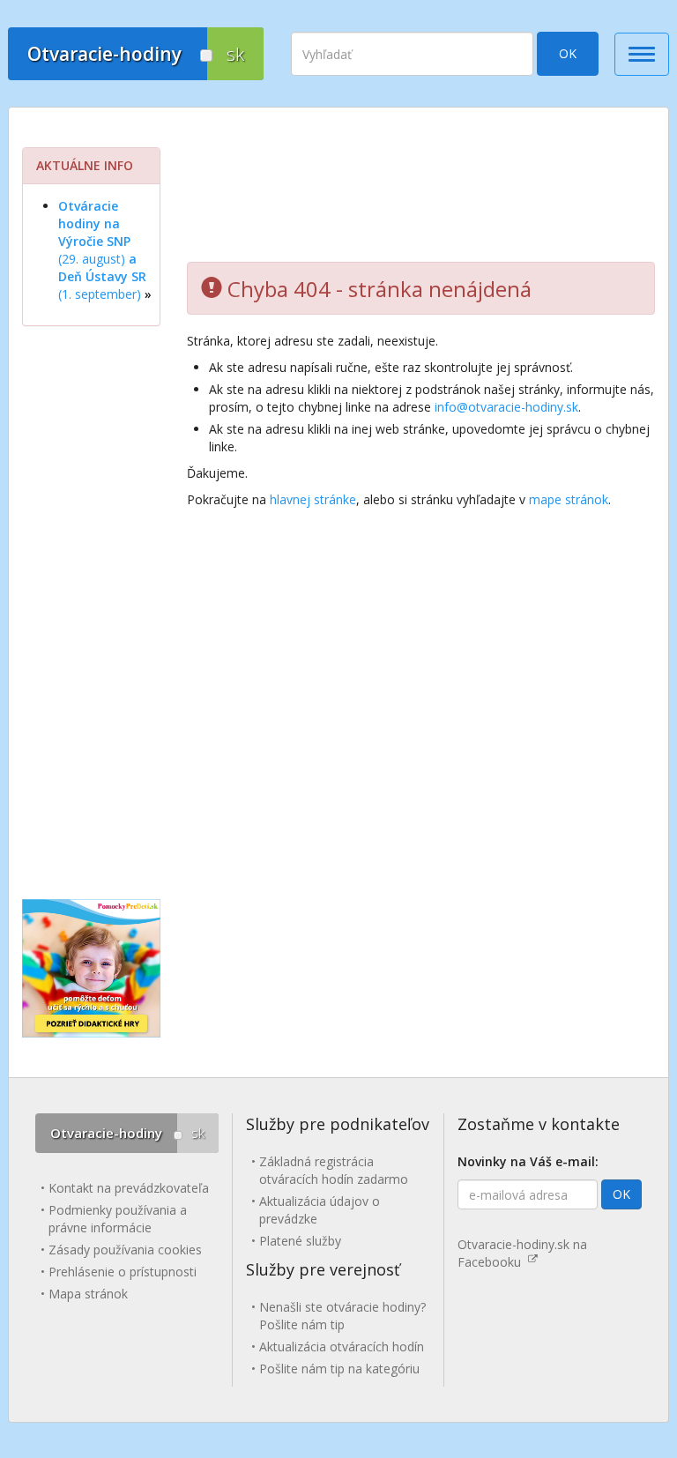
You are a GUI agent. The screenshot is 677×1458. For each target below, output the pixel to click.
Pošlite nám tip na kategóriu (339, 1368)
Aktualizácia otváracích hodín (341, 1346)
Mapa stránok (88, 1293)
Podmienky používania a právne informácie (117, 1218)
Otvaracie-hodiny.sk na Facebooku (522, 1253)
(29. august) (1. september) (102, 249)
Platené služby (300, 1240)
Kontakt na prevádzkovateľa (128, 1187)
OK (568, 53)
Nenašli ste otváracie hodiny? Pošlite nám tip (342, 1315)
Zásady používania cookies (125, 1249)
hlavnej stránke (313, 499)
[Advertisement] (421, 191)
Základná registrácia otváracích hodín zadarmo (333, 1170)
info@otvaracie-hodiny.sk (506, 406)
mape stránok (568, 499)
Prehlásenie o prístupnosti (122, 1271)
